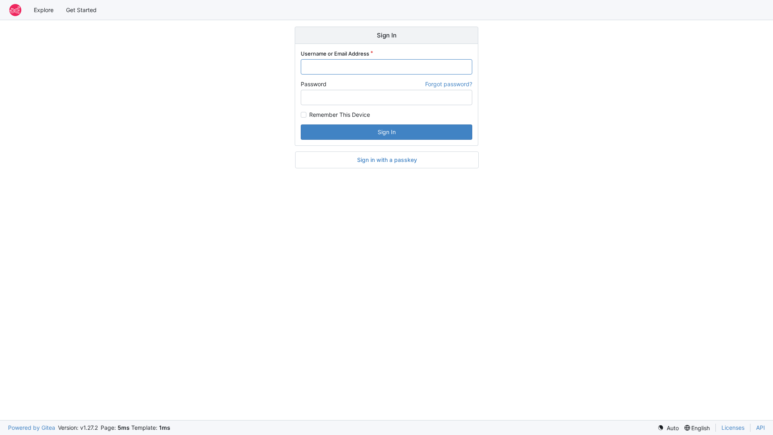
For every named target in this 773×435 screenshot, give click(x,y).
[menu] (668, 428)
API (760, 427)
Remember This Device (339, 115)
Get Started (81, 9)
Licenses (732, 427)
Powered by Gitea (31, 427)
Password (314, 84)
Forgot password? (448, 84)
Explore (44, 9)
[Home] (15, 10)
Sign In (387, 131)
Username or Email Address (335, 53)
